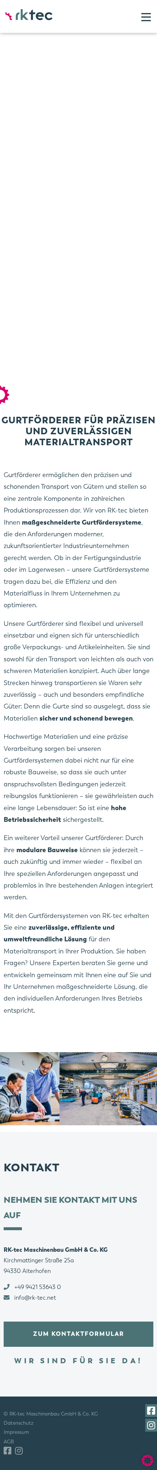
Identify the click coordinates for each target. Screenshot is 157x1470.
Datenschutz (19, 1423)
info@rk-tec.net (35, 1297)
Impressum (16, 1432)
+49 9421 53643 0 (37, 1287)
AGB (9, 1441)
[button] (147, 1460)
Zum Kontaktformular (78, 1334)
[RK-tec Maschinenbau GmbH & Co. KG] (29, 14)
